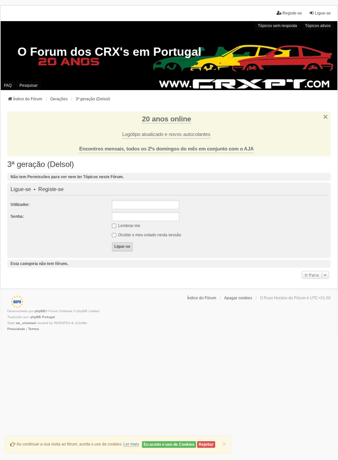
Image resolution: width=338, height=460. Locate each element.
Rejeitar (206, 444)
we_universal (26, 323)
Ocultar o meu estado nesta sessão (149, 235)
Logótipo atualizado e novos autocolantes (166, 134)
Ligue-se (21, 189)
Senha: (17, 216)
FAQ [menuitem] (8, 85)
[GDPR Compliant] (15, 301)
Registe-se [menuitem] (292, 13)
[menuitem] (16, 329)
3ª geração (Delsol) (40, 164)
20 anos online (166, 119)
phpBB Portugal (42, 317)
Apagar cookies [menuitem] (238, 298)
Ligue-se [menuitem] (323, 13)
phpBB (40, 311)
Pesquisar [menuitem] (28, 85)
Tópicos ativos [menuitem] (318, 25)
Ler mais (131, 444)
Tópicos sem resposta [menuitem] (277, 25)
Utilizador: (20, 204)
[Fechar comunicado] (325, 117)
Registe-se (51, 189)
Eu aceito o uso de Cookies (169, 444)
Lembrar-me (128, 225)
